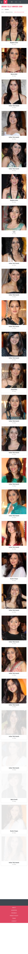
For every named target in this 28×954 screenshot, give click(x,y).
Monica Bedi (14, 74)
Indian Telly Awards (14, 105)
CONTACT (14, 921)
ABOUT (14, 907)
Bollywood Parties (9, 12)
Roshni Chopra (14, 579)
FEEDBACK (14, 913)
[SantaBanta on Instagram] (16, 2)
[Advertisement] (14, 882)
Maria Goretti (14, 799)
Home (2, 12)
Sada (14, 232)
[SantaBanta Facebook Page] (12, 2)
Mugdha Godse (14, 42)
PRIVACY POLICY (14, 915)
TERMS (14, 918)
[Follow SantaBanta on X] (20, 2)
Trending (7, 9)
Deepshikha (14, 389)
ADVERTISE (14, 910)
